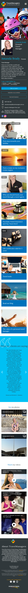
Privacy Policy (20, 575)
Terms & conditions (14, 567)
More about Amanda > (7, 78)
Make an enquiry (14, 88)
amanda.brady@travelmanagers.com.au (14, 104)
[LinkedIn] (14, 582)
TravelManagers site (14, 566)
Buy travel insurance (14, 97)
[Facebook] (11, 582)
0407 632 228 (8, 101)
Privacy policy (14, 568)
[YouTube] (17, 582)
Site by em (21, 570)
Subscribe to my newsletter (14, 92)
